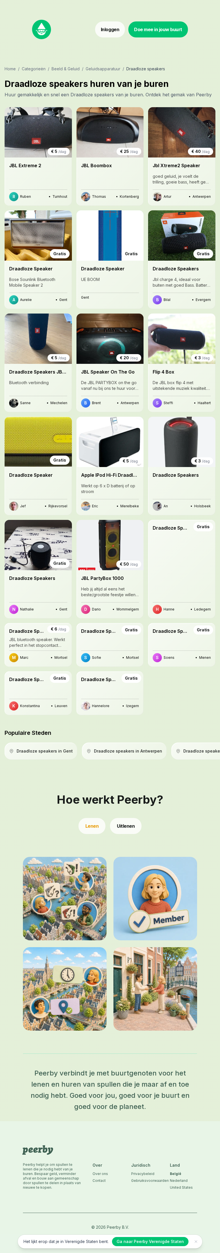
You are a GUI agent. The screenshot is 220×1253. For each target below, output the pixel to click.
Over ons (100, 1174)
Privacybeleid (142, 1174)
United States (181, 1187)
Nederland (179, 1180)
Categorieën (34, 68)
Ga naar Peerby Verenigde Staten (150, 1241)
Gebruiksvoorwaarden (144, 1180)
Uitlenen (126, 826)
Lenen (92, 826)
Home (10, 68)
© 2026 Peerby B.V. (110, 1227)
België (175, 1174)
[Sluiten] (196, 1242)
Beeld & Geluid (66, 68)
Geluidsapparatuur (103, 68)
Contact (99, 1180)
